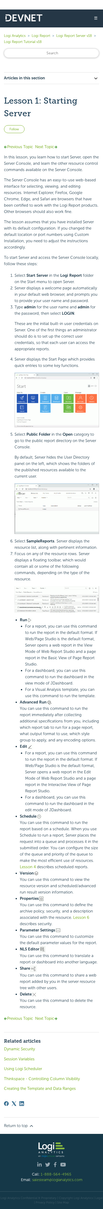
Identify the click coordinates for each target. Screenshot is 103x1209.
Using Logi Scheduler (23, 1068)
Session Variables (19, 1059)
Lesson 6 (81, 917)
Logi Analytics (15, 36)
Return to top (16, 1125)
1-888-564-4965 (56, 1174)
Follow (14, 129)
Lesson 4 (28, 867)
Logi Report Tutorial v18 (23, 42)
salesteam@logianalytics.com (57, 1179)
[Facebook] (6, 1103)
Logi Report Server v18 (74, 36)
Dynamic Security (19, 1049)
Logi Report (41, 36)
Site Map (63, 1202)
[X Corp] (14, 1103)
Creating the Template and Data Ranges (40, 1088)
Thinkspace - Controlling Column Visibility (42, 1078)
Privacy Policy (45, 1202)
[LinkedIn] (21, 1103)
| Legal (98, 1198)
